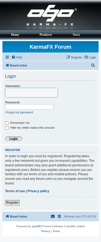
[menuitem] (16, 57)
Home (15, 35)
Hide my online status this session (32, 127)
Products (46, 35)
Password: (12, 102)
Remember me (19, 122)
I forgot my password (19, 112)
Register (12, 203)
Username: (12, 85)
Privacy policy (38, 191)
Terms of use (15, 191)
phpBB (36, 226)
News (76, 35)
